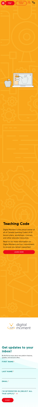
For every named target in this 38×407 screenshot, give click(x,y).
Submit (7, 400)
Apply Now (10, 3)
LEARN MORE (19, 252)
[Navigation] (33, 3)
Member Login (21, 3)
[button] (19, 392)
